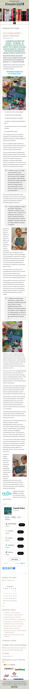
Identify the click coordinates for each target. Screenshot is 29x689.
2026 (21, 650)
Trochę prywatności (7, 656)
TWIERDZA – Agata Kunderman (12, 612)
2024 (15, 650)
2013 (6, 647)
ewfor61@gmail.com (9, 580)
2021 (6, 650)
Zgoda (14, 687)
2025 (18, 650)
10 (4, 595)
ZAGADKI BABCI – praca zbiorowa (13, 34)
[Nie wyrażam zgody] (27, 684)
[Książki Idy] (14, 4)
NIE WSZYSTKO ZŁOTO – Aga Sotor (13, 626)
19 (8, 598)
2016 (15, 647)
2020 (3, 650)
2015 (12, 647)
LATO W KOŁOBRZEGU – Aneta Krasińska (14, 619)
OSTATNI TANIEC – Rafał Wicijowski (13, 614)
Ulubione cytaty (9, 640)
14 (11, 595)
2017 (18, 647)
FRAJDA (15, 493)
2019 (24, 647)
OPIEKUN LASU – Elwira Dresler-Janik (13, 621)
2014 (9, 647)
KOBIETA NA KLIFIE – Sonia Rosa (12, 617)
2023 (12, 650)
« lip (3, 606)
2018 (21, 647)
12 (8, 595)
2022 (9, 650)
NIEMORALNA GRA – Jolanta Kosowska (14, 623)
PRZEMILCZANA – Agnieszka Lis (12, 628)
